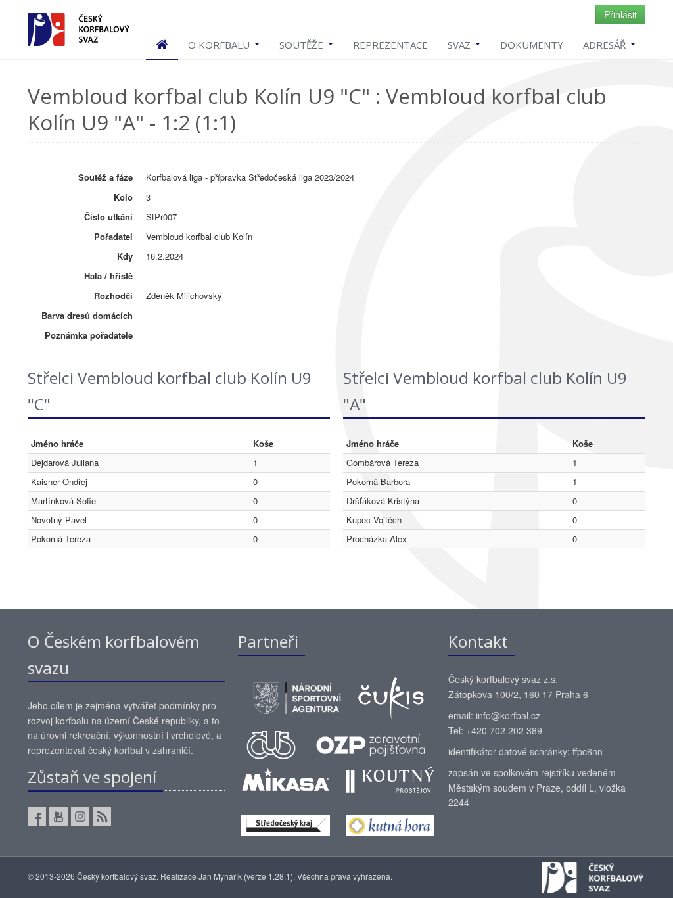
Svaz (460, 44)
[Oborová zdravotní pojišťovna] (371, 743)
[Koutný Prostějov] (390, 777)
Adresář (605, 44)
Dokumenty (531, 44)
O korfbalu (220, 44)
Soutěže (302, 44)
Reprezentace (390, 44)
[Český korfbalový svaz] (78, 28)
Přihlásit (620, 14)
